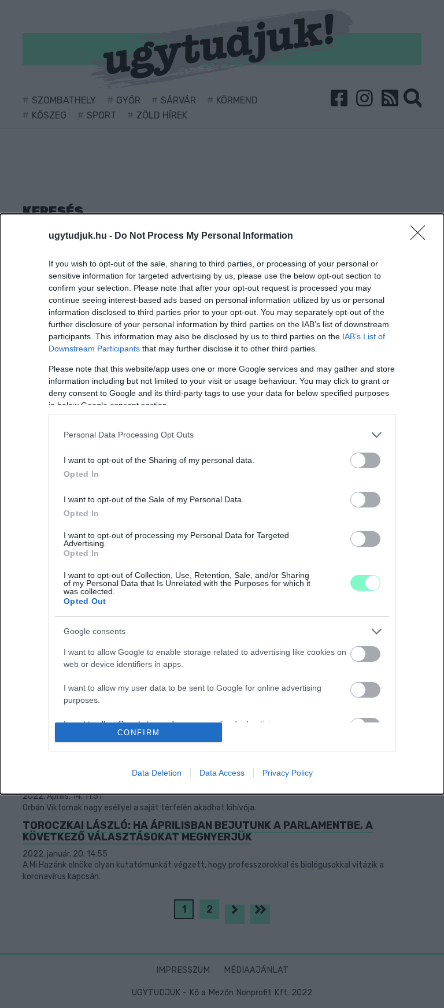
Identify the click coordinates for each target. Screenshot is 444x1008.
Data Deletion (157, 772)
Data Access (222, 772)
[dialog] (222, 504)
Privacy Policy (287, 772)
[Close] (421, 236)
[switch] (365, 460)
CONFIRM (138, 732)
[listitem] (222, 435)
